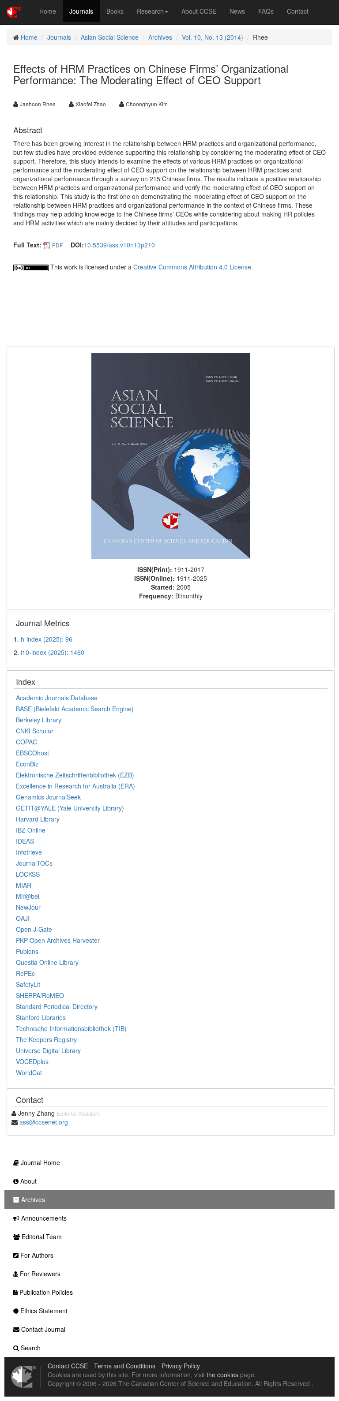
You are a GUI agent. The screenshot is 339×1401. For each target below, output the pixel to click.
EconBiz (27, 763)
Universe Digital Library (48, 1050)
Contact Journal (42, 1329)
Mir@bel (27, 896)
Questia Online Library (47, 962)
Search (30, 1347)
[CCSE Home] (14, 11)
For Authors (36, 1255)
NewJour (28, 907)
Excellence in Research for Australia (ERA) (75, 785)
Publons (27, 951)
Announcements (43, 1218)
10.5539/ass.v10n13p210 (119, 244)
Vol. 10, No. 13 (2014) (212, 37)
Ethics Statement (43, 1310)
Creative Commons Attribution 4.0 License (192, 266)
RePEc (25, 973)
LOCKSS (28, 874)
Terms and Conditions (124, 1365)
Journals (81, 11)
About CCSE (198, 11)
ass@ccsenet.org (43, 1121)
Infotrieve (29, 852)
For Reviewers (39, 1273)
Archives (160, 37)
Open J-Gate (34, 929)
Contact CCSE (68, 1365)
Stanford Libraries (41, 1017)
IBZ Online (30, 830)
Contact (298, 11)
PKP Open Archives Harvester (58, 940)
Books (115, 11)
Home (47, 11)
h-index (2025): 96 (46, 639)
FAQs (266, 11)
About (28, 1181)
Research (150, 11)
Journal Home (39, 1162)
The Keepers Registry (46, 1039)
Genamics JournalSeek (48, 796)
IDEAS (25, 841)
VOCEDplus (32, 1061)
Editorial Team (41, 1236)
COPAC (26, 741)
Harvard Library (38, 818)
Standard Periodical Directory (57, 1006)
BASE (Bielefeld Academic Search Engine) (75, 708)
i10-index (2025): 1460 (52, 652)
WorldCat (29, 1072)
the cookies (222, 1374)
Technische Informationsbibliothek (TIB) (71, 1028)
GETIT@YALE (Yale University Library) (70, 807)
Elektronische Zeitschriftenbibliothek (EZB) (75, 774)
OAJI (23, 918)
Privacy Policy (181, 1365)
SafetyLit (28, 984)
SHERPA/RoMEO (40, 995)
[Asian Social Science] (171, 455)
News (237, 11)
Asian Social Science (110, 37)
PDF (57, 245)
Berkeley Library (38, 719)
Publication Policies (45, 1292)
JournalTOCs (34, 863)
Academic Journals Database (57, 697)
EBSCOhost (32, 752)
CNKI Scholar (34, 730)
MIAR (23, 885)
